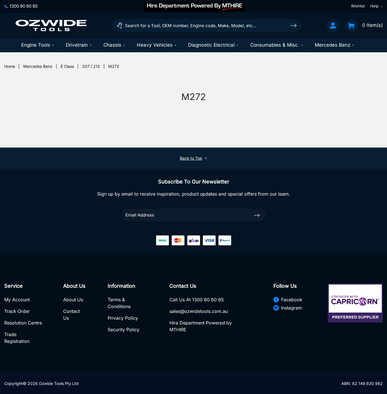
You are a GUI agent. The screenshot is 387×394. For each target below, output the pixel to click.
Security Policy (123, 329)
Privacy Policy (123, 318)
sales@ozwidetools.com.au (198, 311)
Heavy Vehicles (155, 45)
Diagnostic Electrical (211, 45)
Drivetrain (77, 45)
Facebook (291, 299)
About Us (73, 299)
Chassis (112, 45)
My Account (17, 299)
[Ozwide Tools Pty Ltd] (51, 25)
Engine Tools (35, 45)
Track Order (17, 311)
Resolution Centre (23, 323)
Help (374, 6)
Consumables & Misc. (274, 45)
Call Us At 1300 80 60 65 (196, 299)
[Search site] (293, 25)
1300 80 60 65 (24, 6)
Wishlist (358, 6)
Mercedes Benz (332, 45)
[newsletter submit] (256, 214)
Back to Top (191, 158)
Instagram (291, 308)
